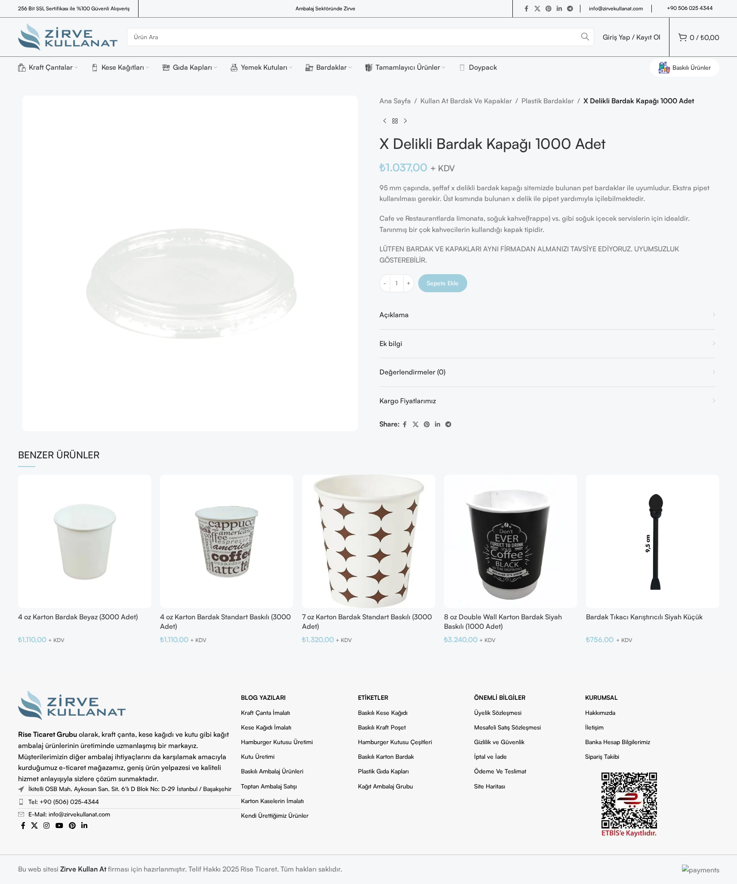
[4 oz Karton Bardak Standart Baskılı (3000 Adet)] (226, 541)
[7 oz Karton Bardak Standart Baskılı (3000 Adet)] (368, 541)
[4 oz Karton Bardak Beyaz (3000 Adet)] (84, 541)
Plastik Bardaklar (547, 100)
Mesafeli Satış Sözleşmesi (507, 727)
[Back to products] (395, 121)
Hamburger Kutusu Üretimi (277, 741)
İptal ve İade (490, 756)
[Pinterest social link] (548, 9)
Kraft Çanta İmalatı (265, 712)
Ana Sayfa (395, 100)
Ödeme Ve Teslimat (500, 771)
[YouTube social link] (59, 825)
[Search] (585, 37)
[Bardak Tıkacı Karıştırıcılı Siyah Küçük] (652, 541)
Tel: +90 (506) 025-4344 (63, 801)
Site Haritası (489, 786)
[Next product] (405, 121)
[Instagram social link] (46, 825)
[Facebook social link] (526, 9)
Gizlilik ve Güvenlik (499, 741)
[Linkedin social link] (559, 9)
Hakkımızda (600, 712)
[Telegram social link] (570, 9)
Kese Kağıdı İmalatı (266, 727)
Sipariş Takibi (602, 756)
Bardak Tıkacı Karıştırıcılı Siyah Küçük (644, 616)
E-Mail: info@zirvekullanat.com (69, 814)
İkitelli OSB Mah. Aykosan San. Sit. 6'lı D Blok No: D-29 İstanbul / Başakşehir (129, 788)
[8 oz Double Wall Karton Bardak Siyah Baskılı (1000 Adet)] (510, 541)
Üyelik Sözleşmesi (497, 712)
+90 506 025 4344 (690, 8)
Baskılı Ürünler (691, 67)
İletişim (594, 727)
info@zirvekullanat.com (616, 8)
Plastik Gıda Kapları (383, 771)
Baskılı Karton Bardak (386, 756)
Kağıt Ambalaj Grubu (385, 786)
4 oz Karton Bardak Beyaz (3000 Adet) (78, 616)
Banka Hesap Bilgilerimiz (617, 741)
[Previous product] (384, 121)
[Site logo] (68, 36)
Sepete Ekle (443, 283)
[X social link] (537, 9)
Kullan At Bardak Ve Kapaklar (466, 100)
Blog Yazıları (263, 697)
